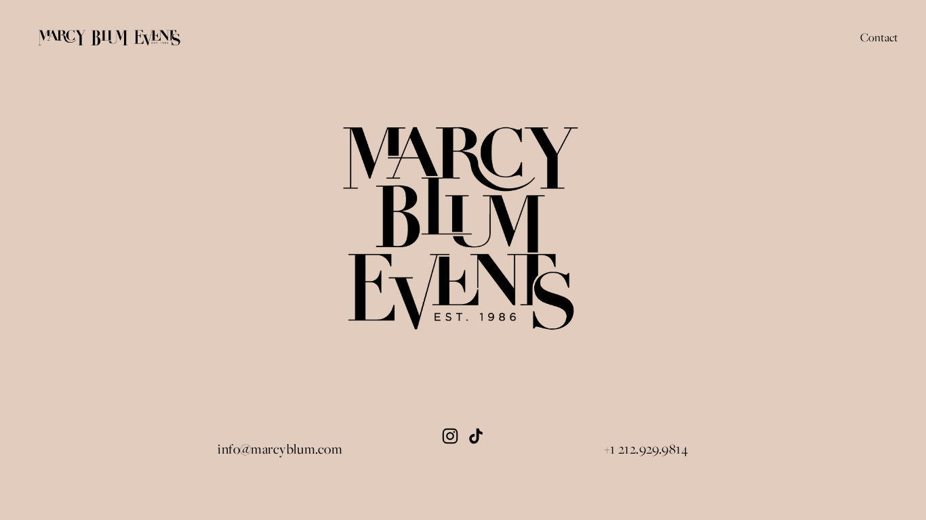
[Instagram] (450, 436)
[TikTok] (476, 436)
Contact (879, 37)
